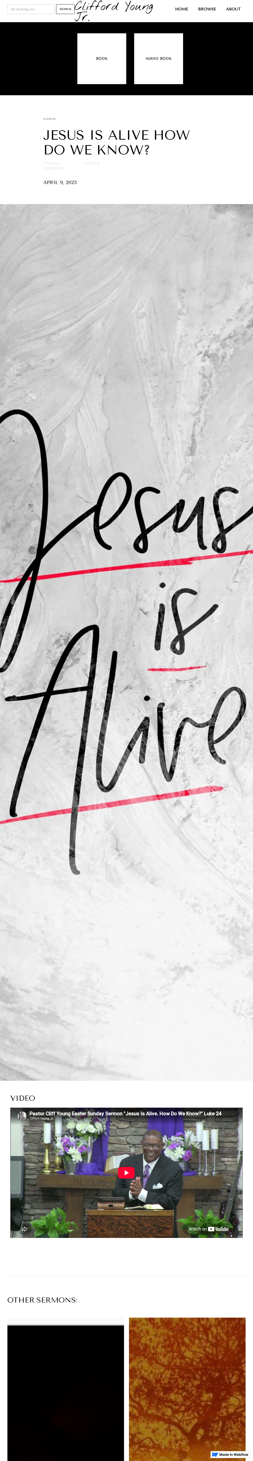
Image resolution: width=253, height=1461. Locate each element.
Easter (92, 163)
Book (102, 58)
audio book (159, 58)
